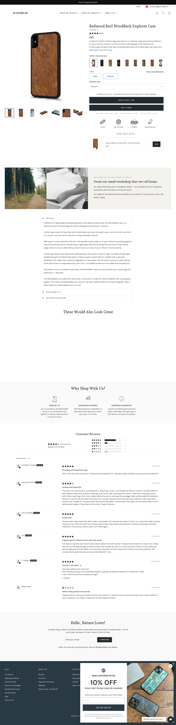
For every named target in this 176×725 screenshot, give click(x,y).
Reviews (41, 674)
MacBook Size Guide (12, 689)
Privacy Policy (102, 647)
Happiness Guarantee (46, 682)
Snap (95, 76)
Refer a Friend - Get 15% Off (48, 689)
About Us (110, 13)
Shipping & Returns (56, 298)
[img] (68, 466)
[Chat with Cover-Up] (170, 719)
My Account (9, 700)
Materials (42, 685)
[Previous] (92, 63)
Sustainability (53, 292)
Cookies (75, 682)
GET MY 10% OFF (103, 707)
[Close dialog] (170, 666)
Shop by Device (68, 13)
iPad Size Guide (10, 693)
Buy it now (126, 108)
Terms (114, 647)
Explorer (110, 76)
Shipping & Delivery (12, 678)
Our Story (42, 678)
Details (50, 218)
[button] (95, 33)
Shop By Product (90, 13)
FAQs (6, 696)
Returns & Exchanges (13, 685)
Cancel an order (10, 682)
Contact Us (9, 674)
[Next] (160, 63)
